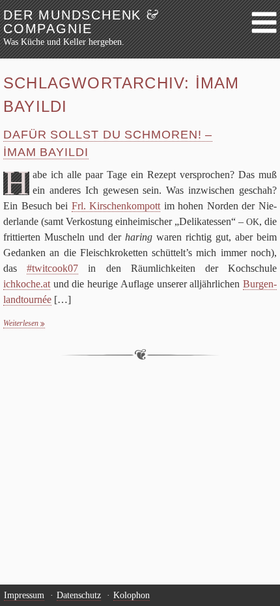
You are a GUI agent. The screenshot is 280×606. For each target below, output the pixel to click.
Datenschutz (79, 595)
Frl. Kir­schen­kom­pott (116, 205)
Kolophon (131, 595)
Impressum (24, 595)
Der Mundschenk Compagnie (81, 22)
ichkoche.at (26, 283)
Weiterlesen (21, 323)
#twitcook (52, 268)
